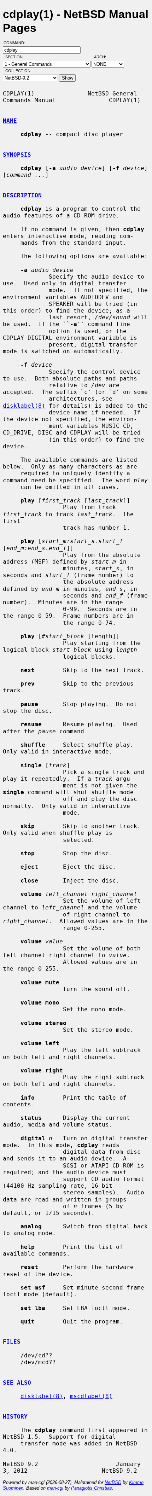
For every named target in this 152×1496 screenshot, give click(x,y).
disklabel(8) (24, 405)
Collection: (18, 71)
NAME (10, 120)
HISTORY (15, 1416)
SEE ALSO (17, 1382)
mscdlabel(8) (91, 1396)
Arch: (103, 57)
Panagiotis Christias (91, 1488)
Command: (16, 43)
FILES (12, 1341)
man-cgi (55, 1488)
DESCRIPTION (22, 195)
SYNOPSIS (17, 154)
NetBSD (113, 1482)
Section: (16, 57)
